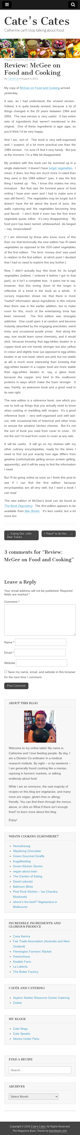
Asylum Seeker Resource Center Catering (41, 997)
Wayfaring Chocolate (27, 851)
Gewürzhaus (21, 956)
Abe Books (32, 511)
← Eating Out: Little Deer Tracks (19, 535)
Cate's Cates (37, 21)
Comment (11, 601)
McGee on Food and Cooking (40, 88)
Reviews (30, 59)
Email (9, 652)
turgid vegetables (60, 168)
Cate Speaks (21, 1033)
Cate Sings (20, 1028)
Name (9, 642)
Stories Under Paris (26, 1038)
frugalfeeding (22, 861)
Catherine (13, 78)
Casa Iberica (21, 936)
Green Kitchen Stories (28, 866)
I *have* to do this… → (58, 533)
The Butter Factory (25, 971)
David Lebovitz (23, 881)
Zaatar (17, 1002)
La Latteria (20, 966)
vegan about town (25, 871)
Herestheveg (21, 846)
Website (9, 663)
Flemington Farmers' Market (32, 951)
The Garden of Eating (27, 876)
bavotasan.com (58, 1130)
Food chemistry (14, 59)
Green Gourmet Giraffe (28, 856)
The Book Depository (18, 506)
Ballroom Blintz (23, 886)
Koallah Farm (22, 961)
